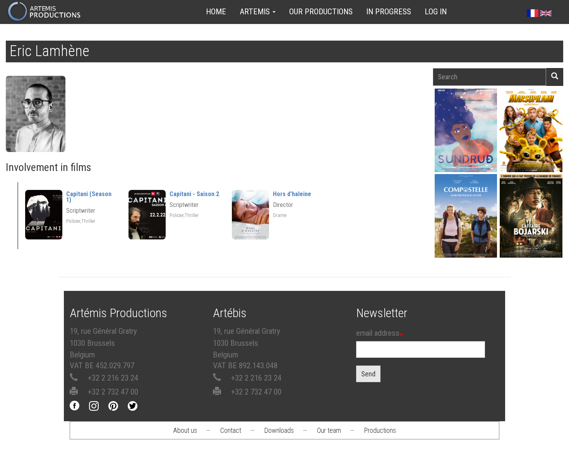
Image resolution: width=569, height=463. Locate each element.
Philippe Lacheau (531, 138)
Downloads (279, 430)
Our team (329, 430)
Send (368, 374)
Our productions (321, 11)
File (468, 112)
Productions (380, 430)
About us (185, 430)
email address (377, 333)
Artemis (256, 11)
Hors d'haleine (292, 194)
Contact (230, 430)
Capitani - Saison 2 (194, 194)
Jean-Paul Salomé (531, 223)
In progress (388, 11)
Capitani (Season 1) (88, 196)
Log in (436, 11)
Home (216, 11)
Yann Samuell (465, 223)
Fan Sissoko (466, 130)
